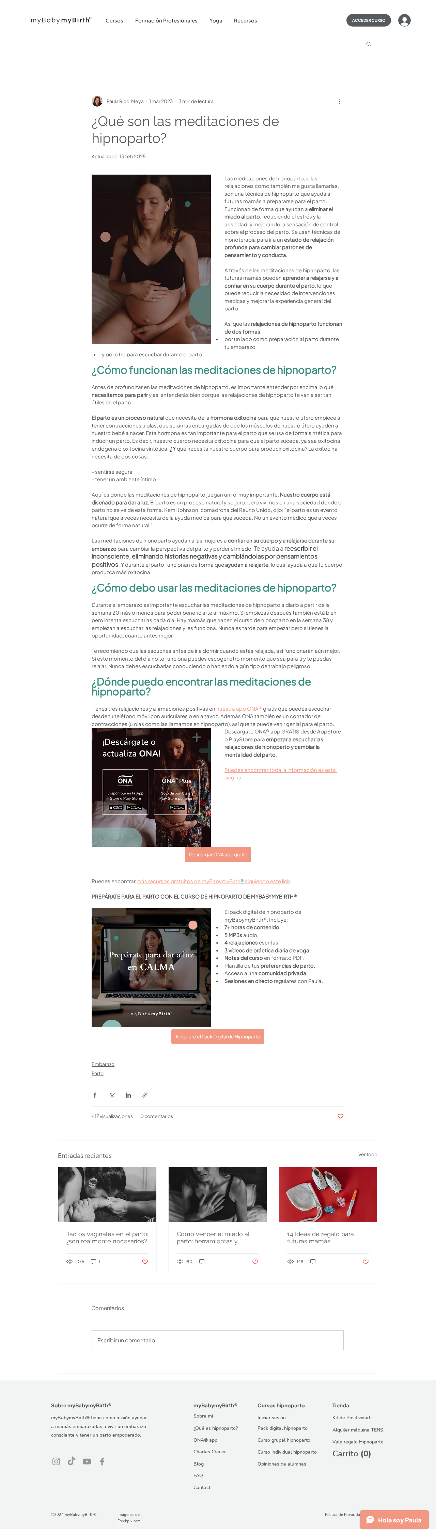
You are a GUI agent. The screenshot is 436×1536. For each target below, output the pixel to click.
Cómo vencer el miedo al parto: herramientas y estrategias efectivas (213, 1237)
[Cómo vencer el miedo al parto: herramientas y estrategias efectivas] (218, 1194)
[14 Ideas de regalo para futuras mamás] (328, 1194)
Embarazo (103, 1064)
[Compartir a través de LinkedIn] (128, 1095)
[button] (117, 20)
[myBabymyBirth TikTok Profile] (71, 1461)
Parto (98, 1073)
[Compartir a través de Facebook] (95, 1095)
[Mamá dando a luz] (107, 1194)
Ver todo (367, 1154)
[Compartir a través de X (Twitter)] (111, 1095)
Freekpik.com (129, 1521)
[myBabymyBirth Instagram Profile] (56, 1461)
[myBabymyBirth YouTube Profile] (87, 1461)
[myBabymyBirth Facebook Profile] (102, 1461)
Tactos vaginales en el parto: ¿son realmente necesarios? (107, 1237)
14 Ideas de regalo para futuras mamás (320, 1237)
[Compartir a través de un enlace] (145, 1095)
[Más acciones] (340, 101)
